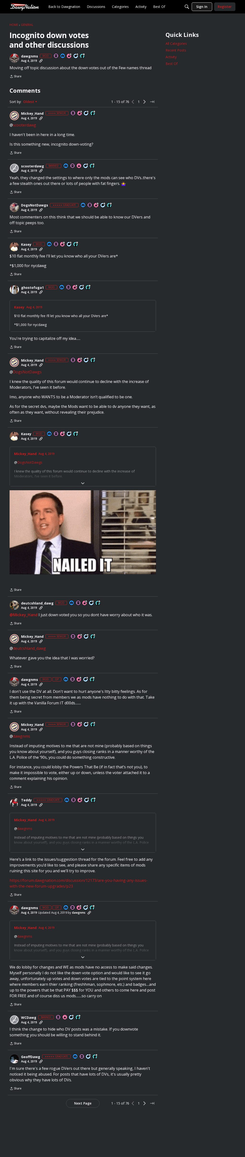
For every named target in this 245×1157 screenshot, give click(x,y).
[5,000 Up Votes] (92, 166)
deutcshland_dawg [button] (37, 603)
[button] (14, 58)
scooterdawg (24, 125)
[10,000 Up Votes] (82, 56)
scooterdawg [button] (32, 166)
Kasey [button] (26, 244)
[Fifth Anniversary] (96, 205)
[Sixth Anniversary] (80, 800)
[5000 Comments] (76, 56)
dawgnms (21, 736)
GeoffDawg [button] (30, 1057)
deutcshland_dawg (29, 648)
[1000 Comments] (103, 205)
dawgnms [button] (29, 56)
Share (16, 76)
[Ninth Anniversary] (69, 56)
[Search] (187, 6)
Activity (171, 57)
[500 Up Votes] (93, 113)
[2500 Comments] (86, 166)
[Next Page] (144, 102)
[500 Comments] (86, 113)
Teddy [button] (26, 800)
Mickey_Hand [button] (32, 113)
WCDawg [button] (28, 1017)
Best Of (172, 63)
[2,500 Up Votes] (109, 205)
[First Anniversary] (79, 166)
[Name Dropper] (56, 56)
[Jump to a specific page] (152, 102)
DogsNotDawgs (27, 372)
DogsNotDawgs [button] (34, 205)
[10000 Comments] (71, 1017)
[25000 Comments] (69, 244)
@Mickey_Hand (24, 614)
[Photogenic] (63, 56)
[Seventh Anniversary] (80, 113)
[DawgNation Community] (24, 6)
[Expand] (83, 483)
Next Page (82, 1103)
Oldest (29, 101)
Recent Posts (176, 50)
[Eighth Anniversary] (63, 244)
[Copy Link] (41, 61)
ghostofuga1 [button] (32, 287)
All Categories (176, 43)
